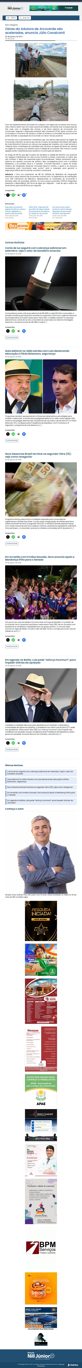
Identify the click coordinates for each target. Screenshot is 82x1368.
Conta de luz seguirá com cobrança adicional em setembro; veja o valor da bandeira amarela (35, 249)
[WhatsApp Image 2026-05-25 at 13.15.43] (41, 1001)
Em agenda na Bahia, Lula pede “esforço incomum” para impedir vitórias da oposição (40, 661)
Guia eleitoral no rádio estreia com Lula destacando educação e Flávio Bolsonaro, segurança (37, 352)
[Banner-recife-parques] (41, 959)
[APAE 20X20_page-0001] (41, 1090)
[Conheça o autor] (41, 853)
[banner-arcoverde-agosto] (41, 226)
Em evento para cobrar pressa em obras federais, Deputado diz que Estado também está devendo (62, 210)
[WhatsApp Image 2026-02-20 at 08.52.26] (41, 921)
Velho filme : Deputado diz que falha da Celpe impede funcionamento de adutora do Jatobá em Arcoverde (39, 210)
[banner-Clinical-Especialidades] (41, 1049)
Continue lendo (12, 337)
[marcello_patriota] (41, 1339)
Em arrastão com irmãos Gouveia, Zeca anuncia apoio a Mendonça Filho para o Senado (39, 558)
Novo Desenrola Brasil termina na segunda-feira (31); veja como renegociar (38, 455)
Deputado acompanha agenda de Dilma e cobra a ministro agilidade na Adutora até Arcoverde (15, 210)
